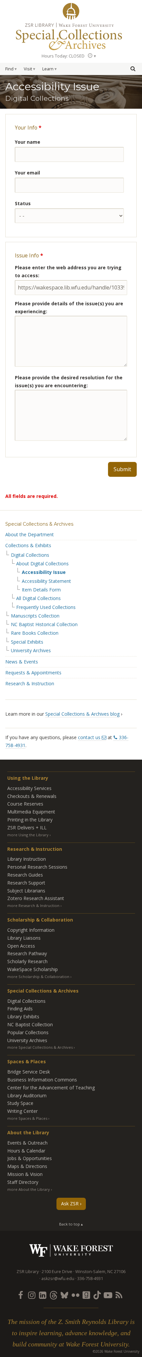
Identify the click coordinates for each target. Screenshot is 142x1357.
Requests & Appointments (33, 672)
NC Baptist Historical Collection (44, 624)
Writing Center (22, 1111)
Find (9, 69)
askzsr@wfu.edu (57, 1278)
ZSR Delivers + (27, 827)
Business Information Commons (42, 1079)
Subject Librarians (26, 890)
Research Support (26, 883)
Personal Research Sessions (37, 867)
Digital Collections (30, 555)
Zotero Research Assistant (35, 898)
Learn (47, 69)
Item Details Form (41, 590)
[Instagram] (31, 1295)
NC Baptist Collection (30, 1024)
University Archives (31, 651)
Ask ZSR (70, 1203)
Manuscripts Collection (35, 616)
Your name (27, 142)
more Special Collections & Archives (40, 1047)
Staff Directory (22, 1182)
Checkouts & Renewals (31, 796)
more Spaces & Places (27, 1118)
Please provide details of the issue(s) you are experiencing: (69, 307)
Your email (27, 173)
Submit (122, 469)
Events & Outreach (27, 1143)
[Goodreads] (86, 1295)
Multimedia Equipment (31, 812)
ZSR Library (71, 11)
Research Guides (25, 875)
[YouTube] (108, 1295)
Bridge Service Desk (28, 1072)
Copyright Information (30, 930)
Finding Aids (20, 1008)
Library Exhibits (23, 1016)
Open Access (21, 946)
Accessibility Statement (46, 581)
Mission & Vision (25, 1174)
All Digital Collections (38, 598)
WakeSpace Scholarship (32, 969)
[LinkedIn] (42, 1295)
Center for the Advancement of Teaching (51, 1087)
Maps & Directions (27, 1166)
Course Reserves (25, 804)
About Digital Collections (42, 564)
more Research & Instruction (33, 905)
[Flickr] (75, 1295)
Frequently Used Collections (46, 607)
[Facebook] (21, 1295)
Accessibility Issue (44, 572)
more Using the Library (28, 834)
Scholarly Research (27, 961)
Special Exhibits (27, 642)
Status (23, 203)
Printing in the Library (30, 819)
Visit (28, 69)
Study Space (20, 1103)
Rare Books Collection (34, 633)
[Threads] (53, 1295)
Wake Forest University (71, 1250)
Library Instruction (26, 859)
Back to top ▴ (71, 1224)
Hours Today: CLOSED (63, 56)
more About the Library (28, 1189)
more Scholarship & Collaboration (38, 976)
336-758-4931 (90, 1278)
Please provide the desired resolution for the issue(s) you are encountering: (69, 381)
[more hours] (91, 56)
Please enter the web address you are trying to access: (68, 271)
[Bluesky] (64, 1295)
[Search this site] (133, 68)
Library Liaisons (24, 938)
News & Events (21, 662)
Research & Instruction (29, 683)
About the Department (29, 534)
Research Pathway (27, 953)
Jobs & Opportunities (29, 1158)
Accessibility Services (29, 788)
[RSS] (119, 1295)
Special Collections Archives (71, 36)
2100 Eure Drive (57, 1271)
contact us (89, 737)
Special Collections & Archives (39, 524)
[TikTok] (97, 1295)
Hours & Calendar (26, 1151)
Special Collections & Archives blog (82, 714)
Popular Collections (28, 1032)
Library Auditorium (27, 1095)
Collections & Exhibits (28, 545)
